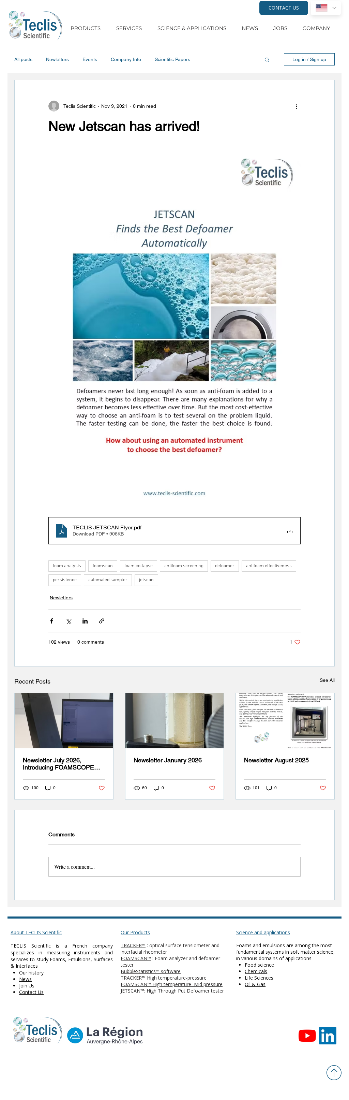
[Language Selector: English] (326, 8)
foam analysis (67, 566)
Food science (259, 965)
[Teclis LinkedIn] (327, 1035)
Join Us (26, 985)
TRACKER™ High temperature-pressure (164, 977)
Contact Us (31, 992)
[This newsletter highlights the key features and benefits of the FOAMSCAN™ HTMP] (285, 720)
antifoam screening (183, 566)
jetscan (146, 580)
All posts (23, 59)
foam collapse (138, 566)
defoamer (224, 566)
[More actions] (296, 106)
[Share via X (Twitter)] (68, 621)
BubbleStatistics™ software (151, 971)
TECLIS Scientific (31, 945)
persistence (65, 580)
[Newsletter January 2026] (174, 720)
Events (89, 59)
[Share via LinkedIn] (85, 621)
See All (327, 680)
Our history (31, 972)
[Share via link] (101, 621)
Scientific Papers (172, 59)
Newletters (57, 59)
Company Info (126, 59)
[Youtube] (307, 1035)
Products (140, 932)
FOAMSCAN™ (136, 958)
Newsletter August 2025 (276, 760)
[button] (267, 59)
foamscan (103, 566)
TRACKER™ (133, 945)
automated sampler (107, 580)
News (25, 979)
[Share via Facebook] (51, 621)
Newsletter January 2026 (168, 760)
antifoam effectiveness (269, 566)
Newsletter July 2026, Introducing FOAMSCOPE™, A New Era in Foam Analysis (62, 764)
